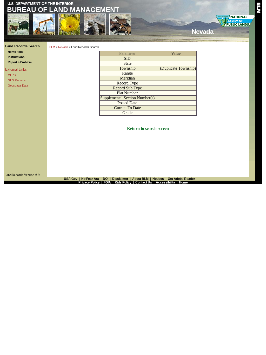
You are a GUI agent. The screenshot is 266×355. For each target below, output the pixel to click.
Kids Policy (123, 182)
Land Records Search (22, 46)
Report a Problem (20, 62)
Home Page (15, 51)
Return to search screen (148, 128)
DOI (105, 179)
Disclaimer (120, 179)
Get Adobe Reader (181, 179)
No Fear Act (90, 179)
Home (183, 182)
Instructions (16, 56)
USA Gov (70, 179)
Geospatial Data (18, 85)
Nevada (63, 47)
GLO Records (17, 80)
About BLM (140, 179)
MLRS (12, 75)
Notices (158, 179)
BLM (52, 47)
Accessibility (165, 182)
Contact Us (143, 182)
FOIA (107, 182)
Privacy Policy (89, 182)
